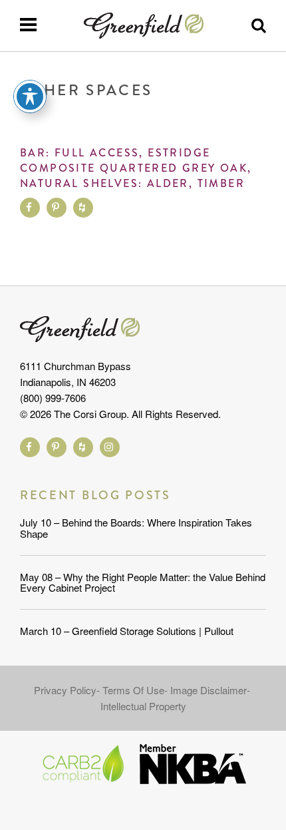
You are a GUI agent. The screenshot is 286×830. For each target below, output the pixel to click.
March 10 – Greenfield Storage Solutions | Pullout (126, 631)
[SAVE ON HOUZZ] (83, 208)
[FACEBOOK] (30, 447)
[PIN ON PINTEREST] (57, 208)
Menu (28, 24)
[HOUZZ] (83, 447)
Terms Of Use (133, 690)
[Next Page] (242, 197)
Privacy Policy (65, 690)
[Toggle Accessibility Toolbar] (30, 96)
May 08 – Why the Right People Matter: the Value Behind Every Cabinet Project (142, 582)
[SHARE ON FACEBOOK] (30, 208)
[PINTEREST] (57, 447)
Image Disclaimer (208, 690)
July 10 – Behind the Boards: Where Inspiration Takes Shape (136, 527)
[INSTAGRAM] (110, 447)
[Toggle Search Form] (259, 25)
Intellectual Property (143, 706)
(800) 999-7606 (53, 398)
